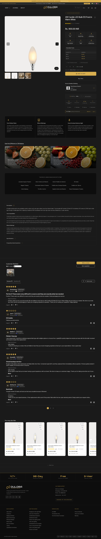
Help (84, 7)
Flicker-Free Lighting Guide (34, 519)
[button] (95, 3)
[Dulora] (50, 7)
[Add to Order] (94, 88)
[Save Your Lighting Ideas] (88, 8)
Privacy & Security (78, 511)
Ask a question (86, 266)
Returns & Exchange (11, 517)
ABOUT (23, 7)
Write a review (85, 263)
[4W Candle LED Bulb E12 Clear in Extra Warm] (14, 433)
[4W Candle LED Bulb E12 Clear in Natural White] (35, 433)
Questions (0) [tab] (17, 281)
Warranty (76, 515)
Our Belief (54, 511)
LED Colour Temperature (34, 513)
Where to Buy (9, 521)
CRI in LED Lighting (33, 521)
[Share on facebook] (91, 305)
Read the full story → (65, 1)
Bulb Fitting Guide (84, 62)
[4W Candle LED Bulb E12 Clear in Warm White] (56, 433)
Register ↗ (89, 111)
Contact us (9, 513)
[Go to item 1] (10, 272)
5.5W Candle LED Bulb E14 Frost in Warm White (76, 446)
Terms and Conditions (79, 513)
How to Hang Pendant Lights (35, 525)
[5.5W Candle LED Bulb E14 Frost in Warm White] (77, 433)
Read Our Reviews (10, 523)
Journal (8, 525)
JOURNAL (15, 7)
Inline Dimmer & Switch (76, 86)
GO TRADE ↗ (87, 3)
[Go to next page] (56, 408)
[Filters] (83, 281)
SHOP (6, 7)
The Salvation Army (56, 513)
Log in (94, 111)
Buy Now (80, 78)
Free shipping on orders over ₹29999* (43, 3)
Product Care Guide (33, 529)
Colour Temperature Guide (72, 62)
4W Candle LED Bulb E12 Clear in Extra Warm (13, 446)
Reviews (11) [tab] (9, 281)
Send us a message (59, 488)
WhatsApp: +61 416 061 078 (61, 490)
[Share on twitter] (94, 305)
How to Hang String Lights (34, 527)
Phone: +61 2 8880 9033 (60, 492)
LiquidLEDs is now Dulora (12, 527)
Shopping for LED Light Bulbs (35, 511)
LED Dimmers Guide (33, 517)
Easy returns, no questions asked (58, 3)
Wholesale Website (10, 519)
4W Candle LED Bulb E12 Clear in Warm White (55, 446)
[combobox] (77, 7)
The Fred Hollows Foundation (58, 515)
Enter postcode (88, 96)
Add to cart (81, 73)
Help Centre (9, 511)
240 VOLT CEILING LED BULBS (73, 13)
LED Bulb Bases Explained (34, 515)
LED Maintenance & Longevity (35, 523)
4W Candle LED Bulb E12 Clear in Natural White (34, 446)
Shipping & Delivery (10, 515)
